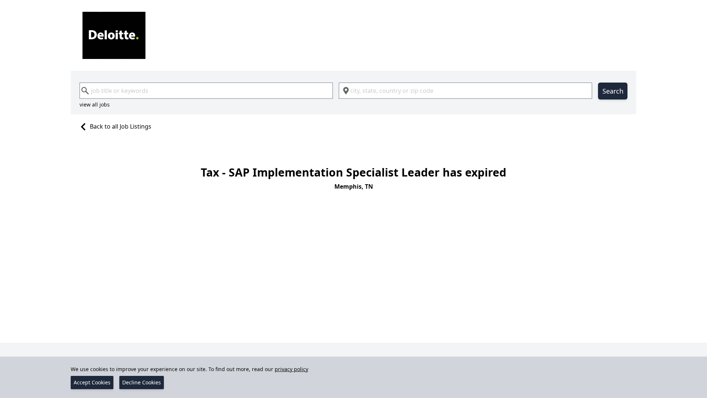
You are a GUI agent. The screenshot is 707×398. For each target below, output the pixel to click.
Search (612, 91)
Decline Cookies (141, 382)
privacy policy (291, 369)
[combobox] (206, 91)
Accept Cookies (92, 382)
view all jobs (95, 104)
